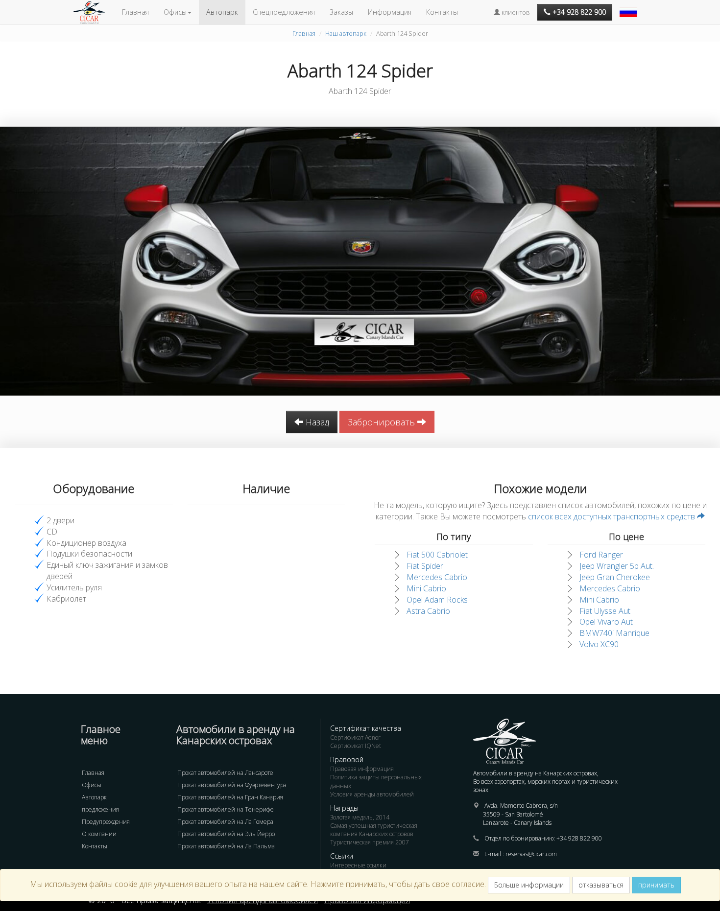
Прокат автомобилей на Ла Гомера (225, 822)
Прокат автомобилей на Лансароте (225, 773)
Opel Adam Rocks (437, 599)
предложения (100, 809)
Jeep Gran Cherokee (614, 577)
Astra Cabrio (428, 611)
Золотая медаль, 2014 (359, 817)
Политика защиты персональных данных (376, 781)
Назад (316, 422)
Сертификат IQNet (355, 746)
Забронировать (382, 422)
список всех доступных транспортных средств (612, 516)
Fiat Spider (425, 566)
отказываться (601, 884)
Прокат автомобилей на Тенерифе (225, 809)
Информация (389, 12)
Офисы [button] (175, 12)
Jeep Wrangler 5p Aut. (616, 566)
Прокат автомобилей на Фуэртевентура (232, 785)
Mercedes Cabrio (437, 577)
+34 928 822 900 (579, 838)
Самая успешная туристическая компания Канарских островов (373, 829)
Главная (135, 12)
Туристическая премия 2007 (369, 842)
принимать (656, 884)
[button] (629, 7)
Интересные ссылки (358, 865)
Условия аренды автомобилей (372, 794)
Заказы (341, 12)
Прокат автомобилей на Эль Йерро (226, 834)
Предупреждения (106, 822)
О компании (99, 834)
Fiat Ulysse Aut (604, 611)
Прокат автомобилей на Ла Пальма (226, 846)
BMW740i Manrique (614, 633)
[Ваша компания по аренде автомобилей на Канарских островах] (94, 12)
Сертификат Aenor (355, 737)
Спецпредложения (284, 12)
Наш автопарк (345, 33)
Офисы (91, 785)
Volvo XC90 (599, 644)
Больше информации (529, 884)
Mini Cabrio (426, 588)
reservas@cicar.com (531, 854)
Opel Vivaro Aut (606, 621)
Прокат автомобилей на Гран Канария (230, 797)
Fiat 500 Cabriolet (437, 554)
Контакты (442, 12)
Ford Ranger (601, 554)
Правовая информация (362, 769)
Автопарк (222, 12)
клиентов (515, 12)
